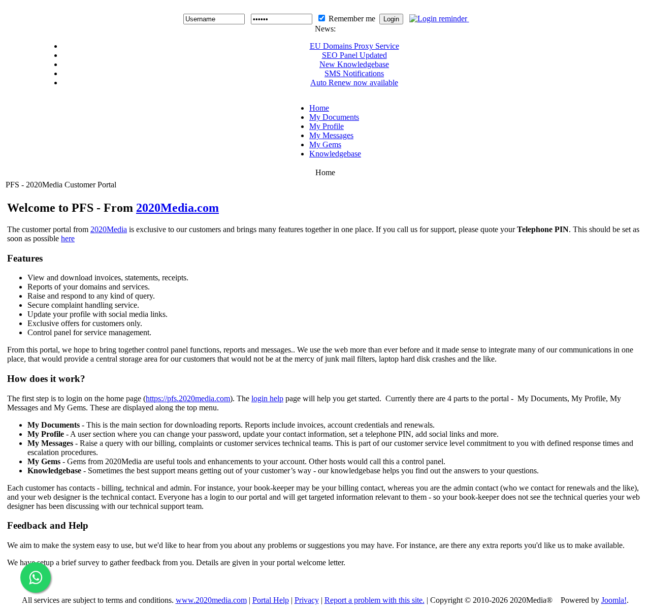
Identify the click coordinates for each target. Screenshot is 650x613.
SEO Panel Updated (354, 55)
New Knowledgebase (354, 64)
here (68, 238)
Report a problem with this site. (374, 600)
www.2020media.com (211, 600)
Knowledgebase (335, 153)
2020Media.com (177, 207)
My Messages (331, 135)
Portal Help (270, 600)
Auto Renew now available (354, 82)
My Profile (326, 126)
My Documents (334, 117)
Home (319, 108)
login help (267, 398)
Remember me (352, 18)
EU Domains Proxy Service (354, 46)
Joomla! (614, 600)
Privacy (307, 600)
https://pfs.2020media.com (188, 398)
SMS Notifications (354, 73)
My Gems (325, 144)
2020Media (108, 229)
